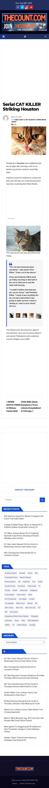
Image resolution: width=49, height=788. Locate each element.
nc (36, 603)
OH (6, 612)
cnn (33, 582)
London (32, 599)
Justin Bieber (9, 595)
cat (15, 124)
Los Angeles (9, 603)
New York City (30, 607)
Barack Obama (25, 577)
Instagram (33, 590)
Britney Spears (10, 582)
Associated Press (11, 577)
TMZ (23, 620)
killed (30, 595)
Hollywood (23, 590)
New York (19, 607)
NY (39, 607)
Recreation (14, 612)
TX (13, 625)
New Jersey (9, 607)
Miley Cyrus (20, 603)
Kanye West (21, 595)
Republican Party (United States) (16, 616)
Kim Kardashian (10, 599)
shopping (34, 616)
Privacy (14, 783)
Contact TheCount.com (27, 783)
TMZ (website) (32, 620)
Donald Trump (10, 586)
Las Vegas (22, 599)
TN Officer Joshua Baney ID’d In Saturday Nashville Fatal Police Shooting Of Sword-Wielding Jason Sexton (21, 535)
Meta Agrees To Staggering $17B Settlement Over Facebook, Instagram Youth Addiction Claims (22, 729)
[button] (45, 36)
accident (22, 573)
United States (22, 625)
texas (17, 620)
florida (7, 590)
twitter (7, 625)
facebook (21, 586)
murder (30, 603)
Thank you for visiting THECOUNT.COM (24, 780)
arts (36, 573)
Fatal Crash (32, 586)
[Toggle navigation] (25, 36)
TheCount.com (14, 651)
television (8, 620)
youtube (32, 625)
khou (14, 306)
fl (39, 586)
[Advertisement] (24, 73)
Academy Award (11, 573)
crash (40, 582)
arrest (30, 573)
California (26, 582)
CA (19, 582)
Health (15, 590)
